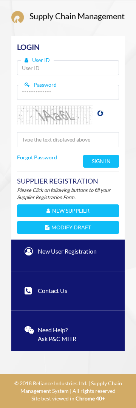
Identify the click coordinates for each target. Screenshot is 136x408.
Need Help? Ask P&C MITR (57, 334)
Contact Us (52, 290)
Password (45, 84)
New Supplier (71, 210)
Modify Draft (71, 227)
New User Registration (67, 251)
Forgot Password (37, 157)
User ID (41, 60)
